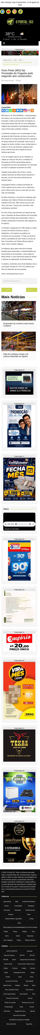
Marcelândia (29, 981)
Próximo (30, 290)
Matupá (17, 985)
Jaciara (7, 977)
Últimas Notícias (30, 940)
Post (33, 931)
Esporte (10, 914)
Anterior (7, 290)
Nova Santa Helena (9, 994)
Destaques (31, 906)
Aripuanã (29, 951)
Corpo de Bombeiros (28, 901)
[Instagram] (25, 110)
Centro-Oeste (8, 964)
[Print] (14, 110)
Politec (6, 931)
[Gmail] (28, 110)
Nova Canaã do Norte (12, 989)
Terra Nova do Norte (19, 1015)
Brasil (14, 959)
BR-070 (22, 955)
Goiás (6, 972)
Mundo (26, 985)
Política (24, 931)
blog (16, 901)
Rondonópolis (9, 1007)
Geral (19, 80)
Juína (31, 977)
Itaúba (32, 972)
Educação (18, 910)
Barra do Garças (9, 955)
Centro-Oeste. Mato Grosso (26, 964)
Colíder (5, 968)
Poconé (30, 998)
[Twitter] (6, 110)
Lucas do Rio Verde (11, 981)
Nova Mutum (30, 989)
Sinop (21, 1007)
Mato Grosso (7, 985)
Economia (7, 910)
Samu (7, 936)
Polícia (15, 931)
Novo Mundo (24, 994)
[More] (32, 110)
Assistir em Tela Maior (12, 529)
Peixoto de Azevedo (12, 998)
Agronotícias (7, 901)
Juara (20, 977)
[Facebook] (3, 110)
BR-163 (32, 955)
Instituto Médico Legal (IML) (13, 918)
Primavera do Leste (28, 1002)
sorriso (32, 1007)
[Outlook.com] (21, 110)
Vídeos (19, 940)
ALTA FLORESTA (11, 951)
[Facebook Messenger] (17, 110)
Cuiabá (24, 968)
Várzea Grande (11, 1024)
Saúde (18, 936)
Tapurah (32, 1011)
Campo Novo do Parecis (27, 959)
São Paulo (7, 1011)
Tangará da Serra (20, 1011)
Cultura (6, 906)
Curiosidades (18, 906)
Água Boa (29, 1024)
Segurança (30, 936)
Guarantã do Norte (19, 972)
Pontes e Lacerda (10, 1002)
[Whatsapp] (10, 110)
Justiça (31, 918)
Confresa (14, 968)
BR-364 (5, 959)
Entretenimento (30, 910)
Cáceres (32, 968)
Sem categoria (8, 940)
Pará (33, 994)
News (19, 923)
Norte (33, 985)
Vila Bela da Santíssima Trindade (19, 1019)
